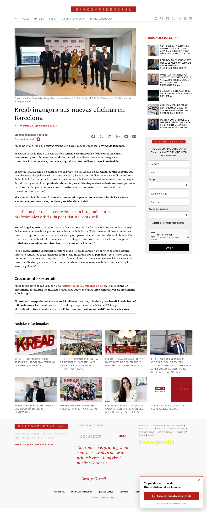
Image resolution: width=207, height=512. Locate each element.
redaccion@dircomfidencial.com (34, 444)
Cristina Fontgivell (25, 139)
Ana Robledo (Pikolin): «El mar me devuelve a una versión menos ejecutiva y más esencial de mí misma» (175, 50)
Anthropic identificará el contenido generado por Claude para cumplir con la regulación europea (175, 109)
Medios (25, 19)
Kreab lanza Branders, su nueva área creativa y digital (78, 407)
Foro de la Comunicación (73, 19)
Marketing (39, 19)
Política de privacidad (81, 491)
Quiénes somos (105, 491)
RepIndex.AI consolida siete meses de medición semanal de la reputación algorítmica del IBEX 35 (175, 64)
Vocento (181, 432)
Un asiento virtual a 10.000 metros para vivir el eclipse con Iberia (176, 93)
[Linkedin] (185, 18)
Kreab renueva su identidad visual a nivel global (168, 407)
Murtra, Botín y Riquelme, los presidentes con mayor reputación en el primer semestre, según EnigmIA (175, 124)
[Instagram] (179, 18)
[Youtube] (190, 18)
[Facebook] (167, 18)
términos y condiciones (173, 222)
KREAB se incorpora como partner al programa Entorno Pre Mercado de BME (35, 362)
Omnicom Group (146, 432)
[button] (93, 136)
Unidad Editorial (177, 428)
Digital (52, 19)
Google (142, 428)
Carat (151, 435)
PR (16, 19)
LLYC (152, 428)
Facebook (143, 425)
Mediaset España (174, 425)
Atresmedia (157, 425)
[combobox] (95, 436)
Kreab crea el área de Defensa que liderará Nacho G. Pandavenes (34, 408)
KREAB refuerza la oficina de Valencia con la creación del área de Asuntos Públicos (124, 408)
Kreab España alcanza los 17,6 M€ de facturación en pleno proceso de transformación (125, 362)
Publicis (161, 428)
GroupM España (165, 432)
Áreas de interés (158, 208)
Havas (142, 435)
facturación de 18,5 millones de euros (83, 285)
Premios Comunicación (101, 19)
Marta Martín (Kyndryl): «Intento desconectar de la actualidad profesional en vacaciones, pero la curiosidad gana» (175, 80)
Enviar (169, 247)
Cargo (152, 179)
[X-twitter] (173, 18)
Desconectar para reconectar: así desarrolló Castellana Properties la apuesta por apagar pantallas (80, 364)
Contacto (124, 491)
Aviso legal (59, 491)
